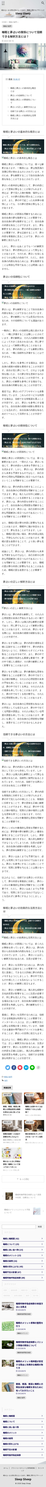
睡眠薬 (34, 1290)
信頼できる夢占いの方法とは (23, 111)
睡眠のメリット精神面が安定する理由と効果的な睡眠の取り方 (29, 1364)
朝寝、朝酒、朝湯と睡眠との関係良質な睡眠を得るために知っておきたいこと (11, 1110)
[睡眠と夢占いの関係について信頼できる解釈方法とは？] (26, 1067)
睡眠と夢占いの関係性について (23, 101)
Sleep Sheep (23, 13)
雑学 (6, 1080)
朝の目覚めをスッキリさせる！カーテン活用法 (33, 1136)
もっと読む (24, 1179)
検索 (40, 1226)
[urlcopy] (38, 1067)
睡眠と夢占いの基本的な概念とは (23, 89)
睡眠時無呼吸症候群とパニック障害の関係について (29, 1343)
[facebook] (13, 1067)
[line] (32, 1067)
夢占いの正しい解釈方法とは (23, 107)
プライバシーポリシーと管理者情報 (23, 1468)
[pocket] (20, 1067)
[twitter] (7, 1067)
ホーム (6, 1468)
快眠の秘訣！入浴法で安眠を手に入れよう (11, 1135)
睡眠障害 (7, 1295)
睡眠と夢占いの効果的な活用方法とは (23, 117)
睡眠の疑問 (8, 1077)
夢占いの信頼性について (21, 95)
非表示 (16, 79)
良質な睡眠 (18, 1295)
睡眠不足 (24, 1290)
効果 (5, 1290)
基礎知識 (14, 1290)
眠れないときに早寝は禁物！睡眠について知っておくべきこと (11, 1164)
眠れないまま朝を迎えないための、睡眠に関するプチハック (23, 1475)
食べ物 (35, 1295)
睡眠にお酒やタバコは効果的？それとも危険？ (33, 1109)
